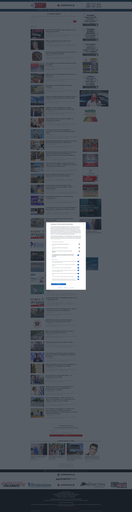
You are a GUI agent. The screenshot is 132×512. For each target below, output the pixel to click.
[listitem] (66, 241)
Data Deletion (60, 287)
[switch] (78, 244)
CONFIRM (58, 284)
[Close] (84, 224)
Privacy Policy (72, 287)
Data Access (66, 287)
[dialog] (66, 256)
